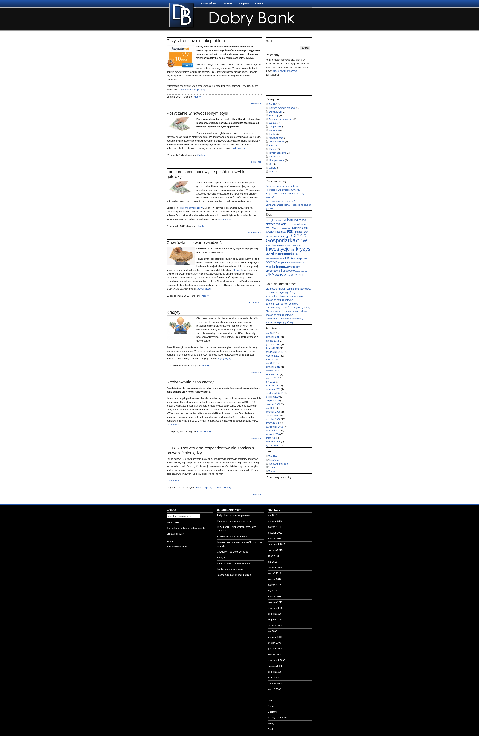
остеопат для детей (276, 303)
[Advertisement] (287, 86)
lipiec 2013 (271, 359)
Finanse (298, 231)
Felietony (273, 115)
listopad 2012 (273, 374)
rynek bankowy (298, 263)
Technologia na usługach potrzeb (234, 575)
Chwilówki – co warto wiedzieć (194, 242)
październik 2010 (274, 393)
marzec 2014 (272, 340)
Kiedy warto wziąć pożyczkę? (280, 201)
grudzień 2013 (273, 344)
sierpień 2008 (273, 434)
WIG (287, 275)
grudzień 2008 (273, 419)
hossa (275, 245)
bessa (302, 220)
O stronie (228, 3)
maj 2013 (270, 363)
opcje (282, 258)
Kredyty (197, 97)
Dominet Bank (300, 227)
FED (290, 231)
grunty (268, 245)
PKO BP (296, 258)
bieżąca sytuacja (276, 223)
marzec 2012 (272, 378)
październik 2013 (274, 352)
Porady (272, 149)
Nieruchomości (276, 141)
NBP (268, 254)
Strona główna (208, 3)
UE (270, 164)
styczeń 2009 (272, 415)
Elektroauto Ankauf (275, 289)
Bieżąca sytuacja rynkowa (209, 487)
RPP (287, 262)
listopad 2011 (272, 385)
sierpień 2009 (273, 400)
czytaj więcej (198, 89)
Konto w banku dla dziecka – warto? (235, 563)
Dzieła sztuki (275, 111)
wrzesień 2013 (273, 355)
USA (270, 274)
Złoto (271, 171)
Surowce (273, 156)
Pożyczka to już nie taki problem (196, 40)
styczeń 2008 (272, 445)
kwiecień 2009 (273, 412)
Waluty (272, 168)
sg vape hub (272, 296)
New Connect (276, 138)
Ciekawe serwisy (175, 534)
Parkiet (272, 471)
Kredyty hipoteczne (279, 464)
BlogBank (274, 460)
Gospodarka (275, 126)
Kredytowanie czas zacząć (191, 382)
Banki (200, 431)
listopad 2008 (273, 423)
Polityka (273, 145)
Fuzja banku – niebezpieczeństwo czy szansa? (236, 529)
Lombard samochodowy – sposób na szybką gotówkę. (239, 544)
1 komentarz (255, 302)
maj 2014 (270, 333)
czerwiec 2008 (273, 441)
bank (284, 220)
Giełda (272, 123)
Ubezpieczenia (276, 160)
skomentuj (256, 103)
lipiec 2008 (271, 438)
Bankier (273, 456)
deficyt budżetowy (283, 228)
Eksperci (244, 3)
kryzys (303, 249)
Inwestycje (274, 130)
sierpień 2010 (273, 397)
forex (305, 231)
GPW (301, 240)
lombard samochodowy (191, 208)
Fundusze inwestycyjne (281, 119)
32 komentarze (253, 232)
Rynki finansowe (277, 153)
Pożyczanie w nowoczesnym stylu (197, 113)
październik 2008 (274, 426)
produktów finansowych (285, 71)
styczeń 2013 (272, 370)
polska (303, 258)
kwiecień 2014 (273, 337)
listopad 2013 (273, 348)
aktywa (278, 220)
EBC (284, 232)
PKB (288, 258)
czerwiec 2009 (273, 404)
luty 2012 (270, 382)
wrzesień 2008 (273, 430)
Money (272, 467)
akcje (270, 220)
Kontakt (259, 3)
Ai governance (273, 311)
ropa (281, 262)
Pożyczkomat (184, 89)
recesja (272, 262)
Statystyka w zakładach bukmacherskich (187, 528)
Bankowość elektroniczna (230, 569)
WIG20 (294, 275)
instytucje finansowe (292, 245)
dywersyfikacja (274, 231)
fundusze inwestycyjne (278, 236)
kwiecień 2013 (273, 367)
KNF (292, 249)
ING (281, 245)
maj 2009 (270, 408)
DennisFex (271, 318)
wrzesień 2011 (273, 389)
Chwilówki (238, 270)
